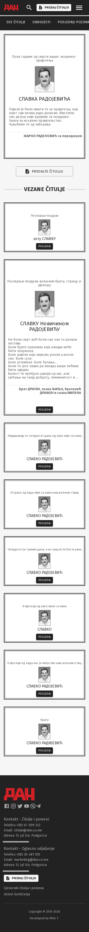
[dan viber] (33, 807)
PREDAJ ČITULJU (57, 7)
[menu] (79, 8)
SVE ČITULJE (15, 22)
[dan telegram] (39, 807)
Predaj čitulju (24, 878)
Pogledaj (44, 246)
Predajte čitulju (47, 171)
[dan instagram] (13, 807)
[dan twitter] (20, 807)
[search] (29, 7)
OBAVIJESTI (42, 22)
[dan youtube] (27, 807)
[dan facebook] (7, 807)
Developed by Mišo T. (44, 918)
